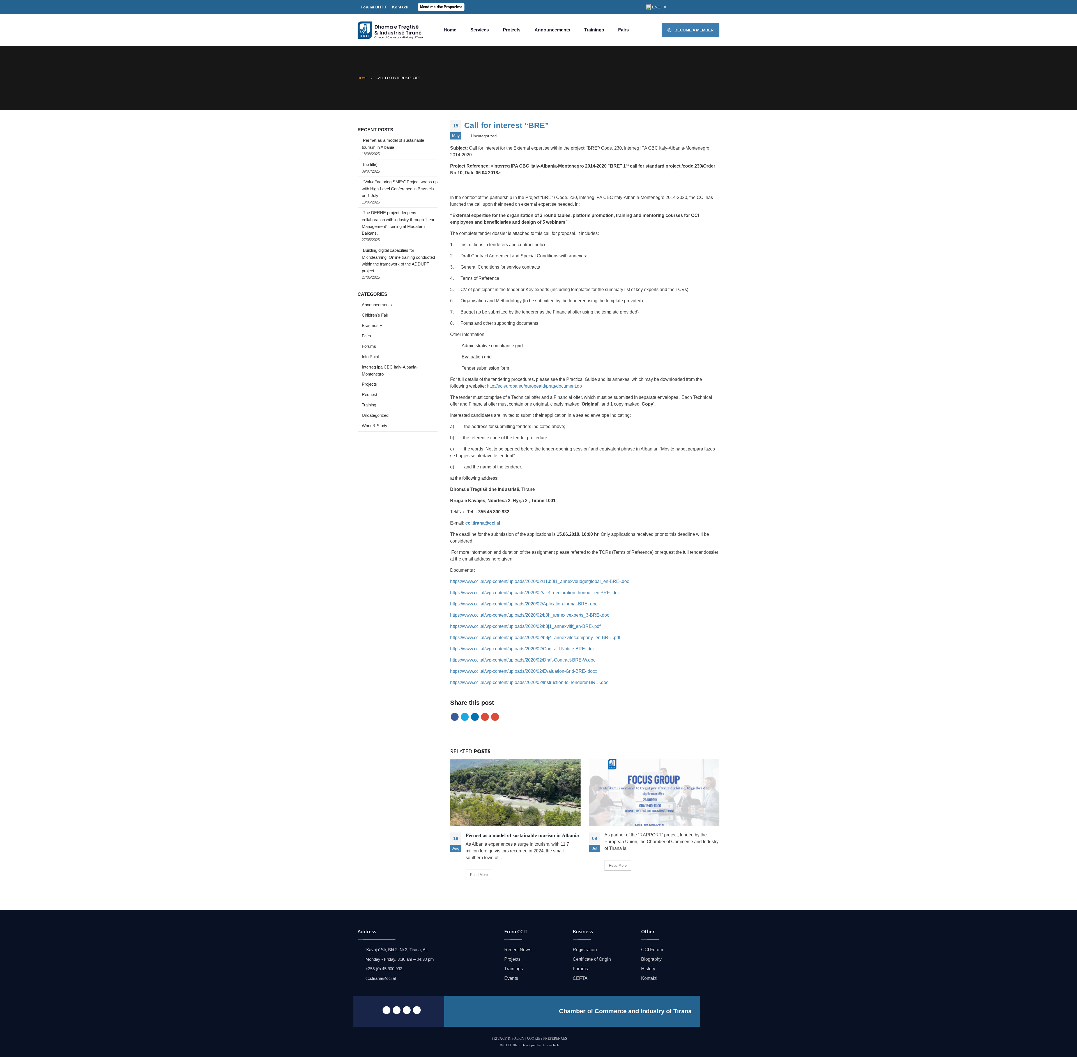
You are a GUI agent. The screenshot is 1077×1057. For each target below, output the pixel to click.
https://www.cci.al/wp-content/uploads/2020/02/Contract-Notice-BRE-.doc (522, 648)
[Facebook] (687, 7)
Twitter (465, 717)
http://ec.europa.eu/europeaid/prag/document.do (534, 386)
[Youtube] (706, 7)
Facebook (455, 717)
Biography (651, 959)
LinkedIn (475, 717)
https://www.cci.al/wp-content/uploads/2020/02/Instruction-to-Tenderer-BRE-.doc (529, 682)
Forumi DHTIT (373, 7)
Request (369, 394)
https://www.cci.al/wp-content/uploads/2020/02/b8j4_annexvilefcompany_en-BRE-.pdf (535, 637)
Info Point (370, 356)
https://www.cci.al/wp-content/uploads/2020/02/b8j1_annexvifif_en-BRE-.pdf (525, 626)
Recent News (517, 949)
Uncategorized (375, 415)
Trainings (594, 30)
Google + (485, 717)
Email (495, 717)
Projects (512, 30)
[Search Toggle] (675, 7)
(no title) (370, 164)
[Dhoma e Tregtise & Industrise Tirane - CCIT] (391, 30)
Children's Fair (375, 315)
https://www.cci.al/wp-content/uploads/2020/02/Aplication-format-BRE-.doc (523, 603)
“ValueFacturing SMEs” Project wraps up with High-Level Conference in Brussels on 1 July (400, 189)
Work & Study (374, 426)
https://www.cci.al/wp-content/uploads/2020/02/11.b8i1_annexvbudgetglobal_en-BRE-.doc (539, 581)
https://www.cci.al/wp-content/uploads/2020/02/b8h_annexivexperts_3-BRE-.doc (529, 615)
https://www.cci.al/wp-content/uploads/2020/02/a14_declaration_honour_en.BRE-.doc (535, 592)
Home (450, 30)
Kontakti (399, 7)
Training (369, 405)
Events (511, 978)
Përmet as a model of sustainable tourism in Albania (522, 835)
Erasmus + (372, 325)
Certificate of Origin (592, 959)
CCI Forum (652, 949)
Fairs (623, 30)
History (648, 968)
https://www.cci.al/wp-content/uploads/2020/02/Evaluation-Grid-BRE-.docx (523, 671)
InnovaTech (551, 1045)
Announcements (552, 30)
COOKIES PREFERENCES (547, 1038)
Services (479, 30)
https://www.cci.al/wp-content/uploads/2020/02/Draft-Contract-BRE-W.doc (522, 660)
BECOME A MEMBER (693, 30)
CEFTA (580, 978)
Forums (369, 346)
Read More (479, 875)
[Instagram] (715, 7)
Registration (585, 949)
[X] (696, 7)
